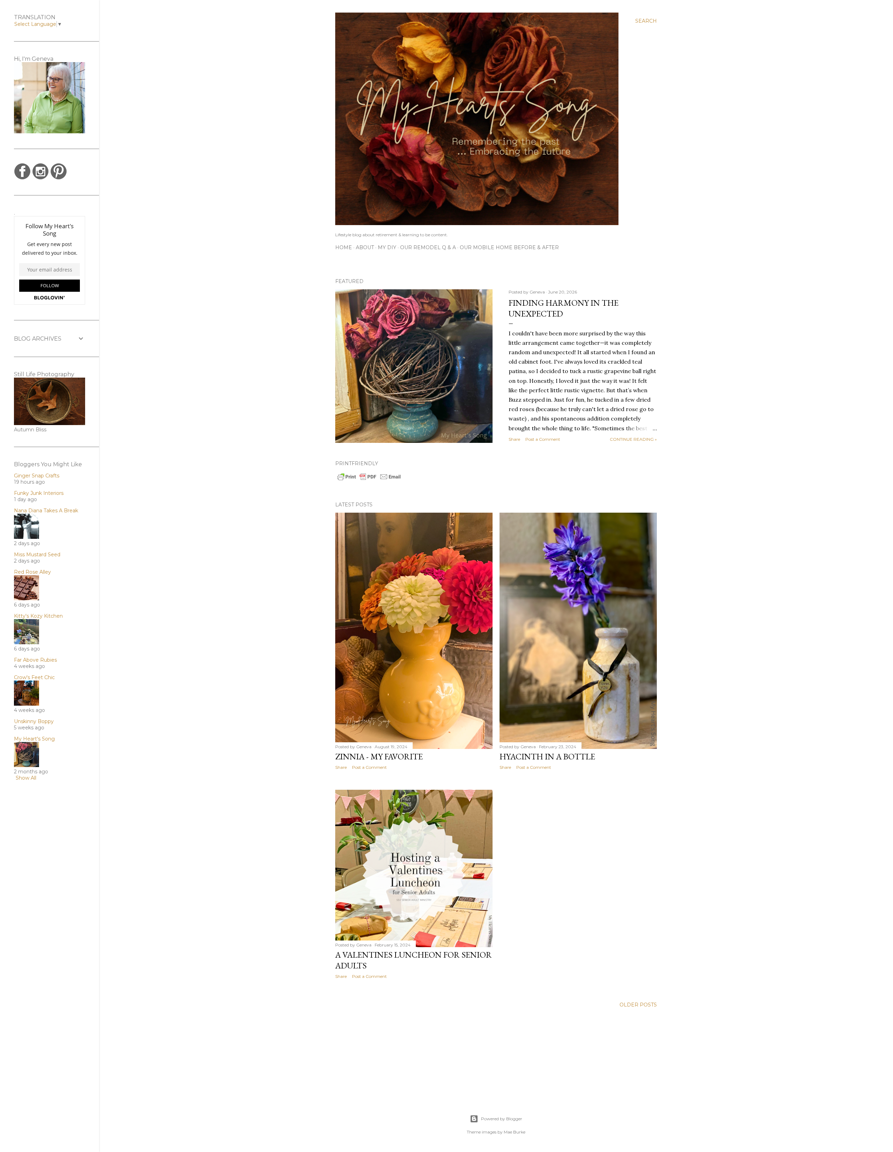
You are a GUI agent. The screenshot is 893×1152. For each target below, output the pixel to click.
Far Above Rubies (35, 660)
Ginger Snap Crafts (36, 476)
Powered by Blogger (501, 1118)
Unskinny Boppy (34, 721)
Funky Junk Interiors (38, 493)
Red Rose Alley (32, 572)
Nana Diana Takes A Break (46, 510)
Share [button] (514, 439)
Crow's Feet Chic (34, 677)
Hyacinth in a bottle (547, 756)
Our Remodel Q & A (428, 247)
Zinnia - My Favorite (379, 756)
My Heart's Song (34, 739)
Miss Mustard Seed (37, 554)
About (365, 247)
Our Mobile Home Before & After (509, 247)
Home (343, 247)
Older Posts (638, 1005)
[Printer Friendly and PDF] (369, 479)
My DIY (387, 247)
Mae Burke (514, 1132)
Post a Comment (542, 439)
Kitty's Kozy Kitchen (38, 616)
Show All (26, 778)
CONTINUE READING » (633, 439)
